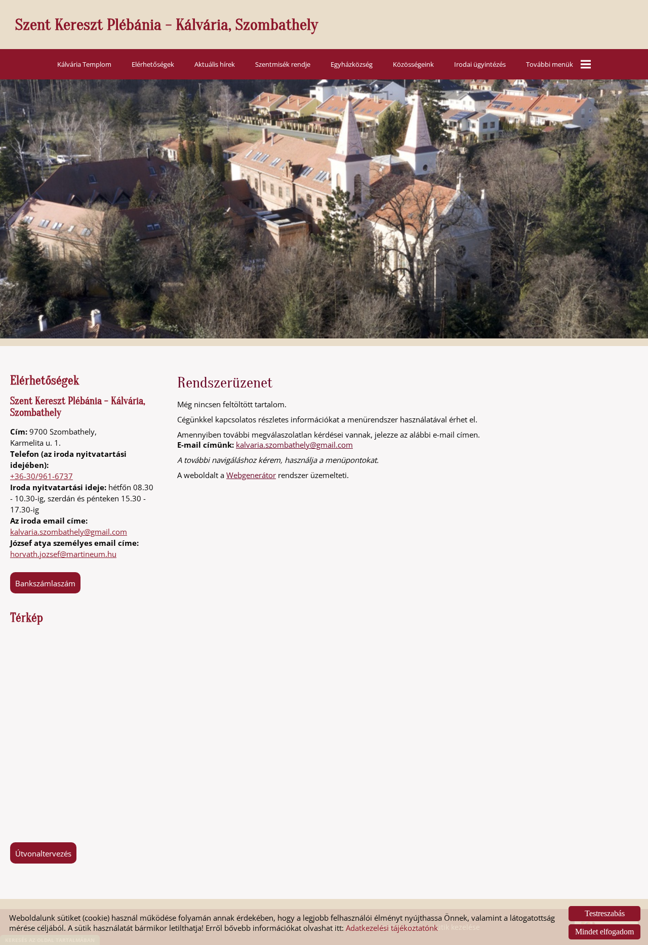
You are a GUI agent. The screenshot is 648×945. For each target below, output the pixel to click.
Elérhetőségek (153, 64)
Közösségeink (413, 64)
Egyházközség (352, 64)
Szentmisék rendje (282, 64)
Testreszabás (605, 913)
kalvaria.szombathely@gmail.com (68, 532)
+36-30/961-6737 (41, 476)
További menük (549, 64)
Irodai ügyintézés (480, 64)
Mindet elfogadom (604, 931)
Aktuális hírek (214, 64)
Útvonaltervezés (43, 853)
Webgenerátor (251, 475)
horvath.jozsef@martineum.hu (63, 554)
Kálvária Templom (84, 64)
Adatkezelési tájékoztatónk (392, 928)
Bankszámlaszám (45, 583)
